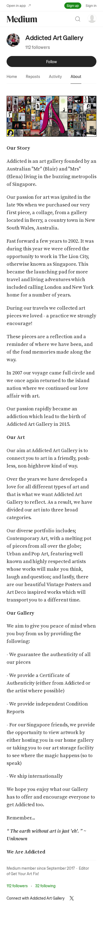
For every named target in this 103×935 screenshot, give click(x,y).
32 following (45, 885)
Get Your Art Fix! (25, 873)
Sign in (91, 5)
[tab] (12, 76)
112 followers (37, 47)
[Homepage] (22, 19)
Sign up (73, 5)
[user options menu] (92, 18)
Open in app (16, 5)
